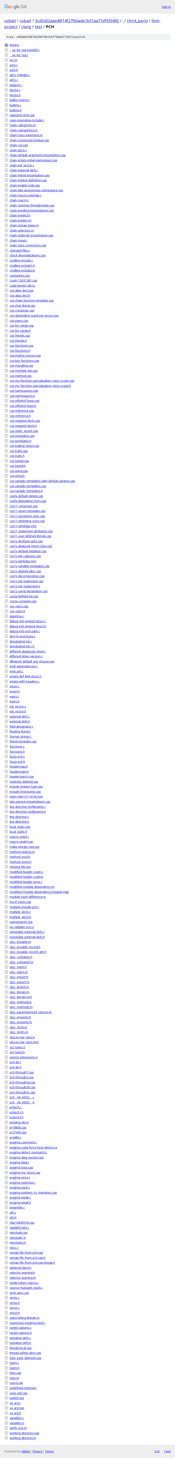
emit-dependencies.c (24, 666)
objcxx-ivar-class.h (22, 1037)
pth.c (13, 1212)
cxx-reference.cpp (22, 411)
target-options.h (21, 1333)
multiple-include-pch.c (24, 907)
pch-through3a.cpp (22, 1082)
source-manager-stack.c (26, 1288)
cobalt (10, 20)
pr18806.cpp (18, 1127)
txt (157, 1451)
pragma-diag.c (19, 1162)
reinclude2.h (18, 1243)
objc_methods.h (21, 1002)
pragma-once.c (20, 1177)
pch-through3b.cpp (22, 1087)
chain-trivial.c (18, 240)
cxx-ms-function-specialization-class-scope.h (40, 386)
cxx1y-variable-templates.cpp (30, 566)
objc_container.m (21, 962)
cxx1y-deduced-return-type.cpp (31, 546)
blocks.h (15, 95)
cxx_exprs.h (17, 611)
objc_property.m (21, 1022)
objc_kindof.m (19, 987)
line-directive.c (19, 817)
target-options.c (21, 1328)
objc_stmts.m (19, 1032)
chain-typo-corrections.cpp (28, 245)
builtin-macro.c (20, 100)
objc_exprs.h (18, 967)
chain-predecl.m (20, 220)
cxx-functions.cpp (22, 345)
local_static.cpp (20, 827)
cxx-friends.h (18, 341)
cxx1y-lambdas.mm (23, 561)
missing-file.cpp (20, 867)
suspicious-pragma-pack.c (27, 1323)
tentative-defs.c (20, 1338)
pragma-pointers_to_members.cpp (33, 1192)
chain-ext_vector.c (22, 165)
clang (26, 26)
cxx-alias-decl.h (20, 295)
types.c (14, 1363)
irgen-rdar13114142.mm (26, 796)
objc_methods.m (21, 1007)
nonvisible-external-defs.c (27, 932)
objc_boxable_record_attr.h (28, 952)
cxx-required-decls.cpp (25, 421)
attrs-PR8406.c (20, 75)
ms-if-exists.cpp (20, 902)
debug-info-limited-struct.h (28, 626)
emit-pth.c (16, 671)
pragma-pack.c (20, 1187)
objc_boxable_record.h (25, 947)
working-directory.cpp (24, 1433)
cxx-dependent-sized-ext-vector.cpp (34, 315)
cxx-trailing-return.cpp (24, 446)
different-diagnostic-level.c (28, 651)
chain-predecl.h (20, 215)
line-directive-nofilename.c (28, 807)
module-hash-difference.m (28, 897)
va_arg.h (15, 1413)
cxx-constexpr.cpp (22, 310)
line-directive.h (19, 822)
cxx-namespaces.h (22, 396)
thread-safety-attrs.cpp (25, 1353)
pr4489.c (15, 1137)
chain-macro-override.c (25, 195)
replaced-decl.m (20, 1268)
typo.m (14, 1378)
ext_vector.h (18, 711)
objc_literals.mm (21, 997)
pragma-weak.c (20, 1197)
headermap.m (19, 772)
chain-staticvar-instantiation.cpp (31, 235)
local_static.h (18, 832)
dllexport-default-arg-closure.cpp (32, 661)
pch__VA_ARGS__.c (22, 1097)
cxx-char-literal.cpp (22, 305)
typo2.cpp (16, 1383)
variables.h (17, 1423)
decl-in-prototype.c (22, 636)
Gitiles (26, 1451)
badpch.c (16, 85)
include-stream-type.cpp (26, 786)
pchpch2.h (16, 1117)
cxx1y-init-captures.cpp (25, 556)
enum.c (15, 686)
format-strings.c (21, 736)
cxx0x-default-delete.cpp (26, 496)
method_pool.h (20, 857)
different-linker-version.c (26, 656)
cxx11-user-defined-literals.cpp (30, 536)
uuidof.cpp (17, 1398)
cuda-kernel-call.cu (22, 285)
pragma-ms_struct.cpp (25, 1172)
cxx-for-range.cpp (22, 325)
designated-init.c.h (22, 646)
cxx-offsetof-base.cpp (24, 401)
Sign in (166, 7)
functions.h (17, 752)
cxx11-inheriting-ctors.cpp (27, 521)
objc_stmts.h (18, 1027)
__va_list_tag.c (19, 55)
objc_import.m (19, 982)
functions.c (17, 746)
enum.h (15, 691)
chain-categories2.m (24, 130)
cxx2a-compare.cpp (23, 601)
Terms (49, 1451)
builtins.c (15, 105)
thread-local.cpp (21, 1348)
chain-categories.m (23, 125)
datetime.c (17, 616)
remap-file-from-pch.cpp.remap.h (32, 1263)
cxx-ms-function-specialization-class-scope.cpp (42, 381)
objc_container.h (21, 957)
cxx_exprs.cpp (19, 606)
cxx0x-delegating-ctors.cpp (28, 501)
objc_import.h (19, 977)
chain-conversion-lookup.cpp (29, 140)
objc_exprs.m (19, 972)
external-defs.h (20, 721)
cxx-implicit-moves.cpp (25, 355)
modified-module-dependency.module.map (39, 892)
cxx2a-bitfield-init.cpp (24, 596)
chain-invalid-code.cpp (25, 185)
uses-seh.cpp (19, 1393)
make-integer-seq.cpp (24, 847)
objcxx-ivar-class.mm (24, 1042)
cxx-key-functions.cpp (24, 361)
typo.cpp (15, 1373)
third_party (137, 20)
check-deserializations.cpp (27, 255)
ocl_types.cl (17, 1047)
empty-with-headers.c (24, 681)
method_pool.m (20, 862)
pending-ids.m (19, 1122)
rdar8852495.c (19, 1228)
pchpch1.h (16, 1112)
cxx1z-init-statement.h (25, 586)
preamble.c (17, 1207)
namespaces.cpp (21, 922)
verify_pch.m (18, 1428)
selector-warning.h (22, 1273)
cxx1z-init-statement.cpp (26, 581)
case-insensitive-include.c (27, 120)
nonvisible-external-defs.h (27, 937)
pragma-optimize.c (22, 1182)
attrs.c (14, 80)
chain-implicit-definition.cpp (28, 180)
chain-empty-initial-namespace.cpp (33, 160)
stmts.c (15, 1298)
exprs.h (14, 701)
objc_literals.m (19, 992)
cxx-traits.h (17, 456)
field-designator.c (21, 726)
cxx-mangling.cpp (21, 365)
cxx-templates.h (20, 441)
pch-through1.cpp (22, 1072)
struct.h (15, 1313)
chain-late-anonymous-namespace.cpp (36, 190)
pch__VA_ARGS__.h (22, 1102)
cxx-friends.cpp (20, 335)
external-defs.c (20, 716)
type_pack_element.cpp (25, 1358)
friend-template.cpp (23, 741)
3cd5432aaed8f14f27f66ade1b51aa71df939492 (77, 20)
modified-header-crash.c (26, 872)
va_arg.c (15, 1403)
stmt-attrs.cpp (19, 1293)
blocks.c (15, 90)
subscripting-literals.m (24, 1318)
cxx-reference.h (20, 416)
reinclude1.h (18, 1238)
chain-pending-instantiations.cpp (32, 210)
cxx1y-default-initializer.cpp (28, 551)
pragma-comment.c (23, 1142)
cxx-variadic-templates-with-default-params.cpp (42, 481)
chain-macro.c (19, 200)
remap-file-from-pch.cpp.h (27, 1258)
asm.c (14, 65)
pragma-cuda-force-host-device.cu (33, 1147)
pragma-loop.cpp (21, 1167)
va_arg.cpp (17, 1408)
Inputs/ (14, 45)
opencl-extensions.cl (24, 1057)
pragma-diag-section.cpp (27, 1157)
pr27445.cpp (18, 1132)
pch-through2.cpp (22, 1077)
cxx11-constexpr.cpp (24, 506)
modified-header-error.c (26, 882)
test (38, 26)
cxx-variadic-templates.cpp (28, 486)
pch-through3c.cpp (22, 1092)
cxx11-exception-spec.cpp (27, 516)
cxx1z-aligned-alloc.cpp (25, 571)
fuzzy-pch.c (17, 756)
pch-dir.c (15, 1062)
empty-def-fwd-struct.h (25, 676)
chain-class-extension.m (26, 135)
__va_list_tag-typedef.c (25, 50)
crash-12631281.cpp (23, 280)
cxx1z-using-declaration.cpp (29, 591)
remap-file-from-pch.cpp (26, 1253)
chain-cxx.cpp (19, 145)
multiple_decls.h (20, 917)
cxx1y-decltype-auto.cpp (26, 541)
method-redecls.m (22, 852)
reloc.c (14, 1248)
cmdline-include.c (21, 260)
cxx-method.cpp (21, 376)
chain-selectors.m (22, 230)
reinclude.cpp (19, 1233)
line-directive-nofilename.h (28, 812)
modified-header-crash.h (26, 877)
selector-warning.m (23, 1278)
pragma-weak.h (20, 1202)
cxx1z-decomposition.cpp (27, 576)
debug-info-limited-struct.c (28, 621)
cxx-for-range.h (20, 331)
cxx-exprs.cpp (19, 321)
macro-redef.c (19, 837)
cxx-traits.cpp (19, 451)
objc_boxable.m (20, 942)
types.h (14, 1368)
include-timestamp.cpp (25, 792)
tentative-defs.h (20, 1343)
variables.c (17, 1418)
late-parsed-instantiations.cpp (30, 802)
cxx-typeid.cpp (19, 461)
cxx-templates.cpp (22, 436)
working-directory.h (23, 1438)
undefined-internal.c (23, 1388)
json (167, 1451)
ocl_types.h (17, 1052)
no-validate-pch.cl (22, 927)
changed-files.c (20, 250)
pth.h (13, 1217)
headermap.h (19, 766)
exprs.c (14, 696)
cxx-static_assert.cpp (24, 431)
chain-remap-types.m (24, 225)
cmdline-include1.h (22, 265)
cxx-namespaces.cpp (24, 391)
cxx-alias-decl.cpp (22, 290)
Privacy (37, 1451)
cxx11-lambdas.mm (23, 526)
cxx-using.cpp (19, 471)
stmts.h (15, 1303)
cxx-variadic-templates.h (26, 491)
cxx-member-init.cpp (24, 371)
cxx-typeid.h (18, 466)
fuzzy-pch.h (17, 762)
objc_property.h (20, 1017)
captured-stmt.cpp (22, 115)
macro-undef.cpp (21, 842)
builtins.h (16, 110)
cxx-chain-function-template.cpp (32, 300)
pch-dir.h (15, 1067)
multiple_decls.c (20, 912)
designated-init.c (21, 641)
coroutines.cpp (20, 275)
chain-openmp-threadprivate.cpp (32, 205)
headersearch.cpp (22, 776)
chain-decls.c (18, 150)
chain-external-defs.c (24, 170)
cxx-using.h (17, 476)
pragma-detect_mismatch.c (28, 1152)
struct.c (15, 1308)
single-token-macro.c (24, 1283)
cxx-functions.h (20, 351)
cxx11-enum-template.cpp (27, 511)
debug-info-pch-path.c (25, 631)
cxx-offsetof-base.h (23, 406)
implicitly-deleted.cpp (24, 782)
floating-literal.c (20, 731)
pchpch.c (16, 1107)
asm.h (14, 70)
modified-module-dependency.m (32, 887)
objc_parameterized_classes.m (31, 1012)
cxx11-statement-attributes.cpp (31, 531)
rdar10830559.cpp (22, 1222)
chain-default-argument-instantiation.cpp (38, 155)
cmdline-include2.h (22, 270)
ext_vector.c (18, 706)
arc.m (13, 60)
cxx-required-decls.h (23, 426)
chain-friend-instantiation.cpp (30, 175)
